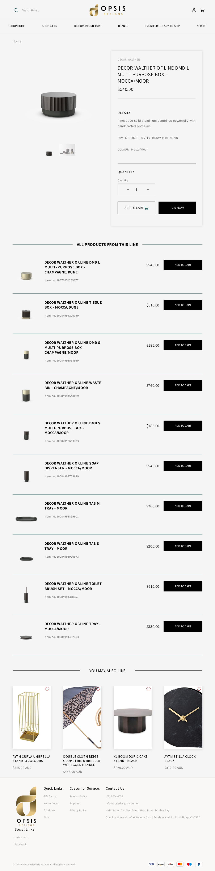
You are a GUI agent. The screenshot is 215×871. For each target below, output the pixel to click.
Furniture (49, 810)
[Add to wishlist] (47, 689)
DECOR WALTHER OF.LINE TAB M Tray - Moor (72, 506)
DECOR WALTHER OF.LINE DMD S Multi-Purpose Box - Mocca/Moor (72, 428)
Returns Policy (78, 796)
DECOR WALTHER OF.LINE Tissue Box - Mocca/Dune (73, 305)
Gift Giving (50, 796)
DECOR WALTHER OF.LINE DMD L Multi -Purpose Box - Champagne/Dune (72, 267)
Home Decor (51, 803)
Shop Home (17, 26)
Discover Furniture (87, 26)
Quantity (123, 180)
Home (17, 41)
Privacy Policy (78, 810)
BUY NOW (177, 208)
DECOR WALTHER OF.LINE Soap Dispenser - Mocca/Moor (72, 465)
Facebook (21, 844)
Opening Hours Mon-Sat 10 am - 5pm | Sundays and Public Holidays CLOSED (153, 817)
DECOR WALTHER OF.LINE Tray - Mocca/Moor (73, 626)
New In (201, 26)
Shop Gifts (49, 26)
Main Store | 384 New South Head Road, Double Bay (137, 810)
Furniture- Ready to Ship (163, 26)
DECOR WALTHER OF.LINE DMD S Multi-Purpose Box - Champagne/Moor (72, 347)
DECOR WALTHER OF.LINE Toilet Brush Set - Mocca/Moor (73, 586)
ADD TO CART (183, 265)
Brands (123, 26)
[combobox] (38, 10)
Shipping (75, 803)
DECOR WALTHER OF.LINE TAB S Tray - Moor (72, 546)
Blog (46, 817)
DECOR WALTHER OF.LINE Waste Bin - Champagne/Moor (73, 385)
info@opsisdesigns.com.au (122, 803)
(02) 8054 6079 (114, 796)
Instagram (21, 837)
